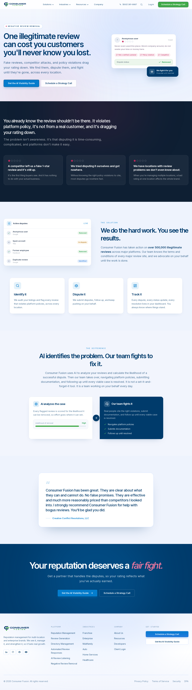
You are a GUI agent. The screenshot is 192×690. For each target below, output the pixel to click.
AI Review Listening (60, 658)
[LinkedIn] (6, 652)
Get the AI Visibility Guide (21, 83)
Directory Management (62, 644)
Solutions (47, 4)
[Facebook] (19, 652)
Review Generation (60, 638)
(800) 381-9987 (129, 4)
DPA (186, 681)
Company (98, 4)
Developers (120, 644)
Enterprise (88, 638)
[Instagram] (13, 652)
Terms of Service (160, 681)
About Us (118, 633)
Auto (85, 649)
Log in (151, 4)
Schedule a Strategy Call (173, 4)
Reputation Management (63, 633)
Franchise (87, 633)
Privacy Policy (141, 681)
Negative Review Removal (64, 663)
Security (177, 681)
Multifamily (88, 644)
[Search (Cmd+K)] (141, 4)
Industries (63, 4)
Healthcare (88, 660)
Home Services (90, 654)
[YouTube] (26, 652)
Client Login (120, 649)
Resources (81, 4)
